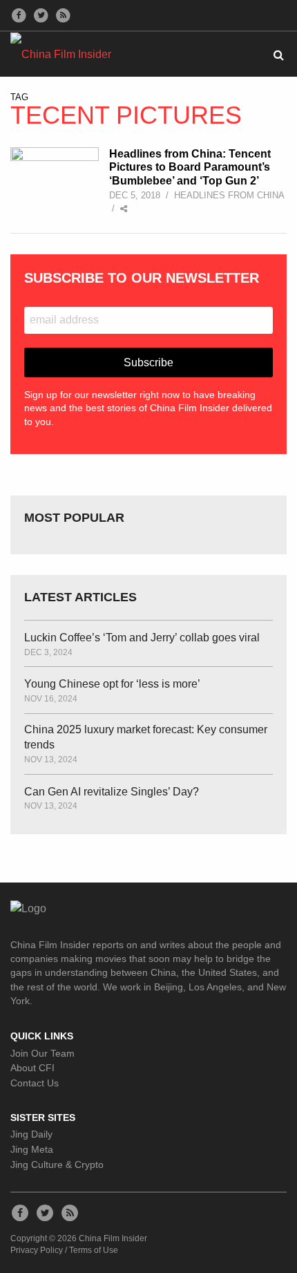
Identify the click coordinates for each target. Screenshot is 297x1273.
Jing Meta (31, 1149)
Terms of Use (93, 1250)
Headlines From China (229, 195)
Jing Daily (31, 1134)
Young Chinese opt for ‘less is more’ (112, 684)
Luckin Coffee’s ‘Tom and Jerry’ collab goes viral (142, 637)
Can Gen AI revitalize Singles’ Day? (111, 792)
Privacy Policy (36, 1250)
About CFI (32, 1067)
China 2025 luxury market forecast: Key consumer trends (145, 737)
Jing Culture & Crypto (57, 1164)
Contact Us (34, 1082)
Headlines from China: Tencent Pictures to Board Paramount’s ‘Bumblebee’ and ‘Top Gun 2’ (190, 167)
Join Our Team (42, 1053)
